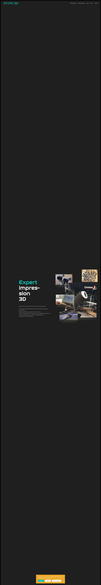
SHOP (87, 3)
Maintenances (81, 3)
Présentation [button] (73, 3)
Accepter (41, 580)
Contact (96, 3)
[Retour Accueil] (11, 3)
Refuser (47, 580)
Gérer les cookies (56, 580)
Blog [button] (91, 3)
